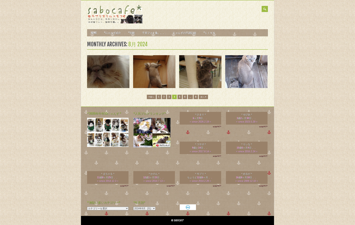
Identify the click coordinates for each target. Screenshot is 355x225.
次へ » (203, 97)
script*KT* (217, 127)
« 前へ (151, 97)
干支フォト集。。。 (153, 32)
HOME (94, 32)
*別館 (131, 32)
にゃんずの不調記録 (184, 32)
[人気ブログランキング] (152, 146)
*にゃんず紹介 (112, 32)
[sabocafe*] (115, 22)
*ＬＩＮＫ (209, 32)
